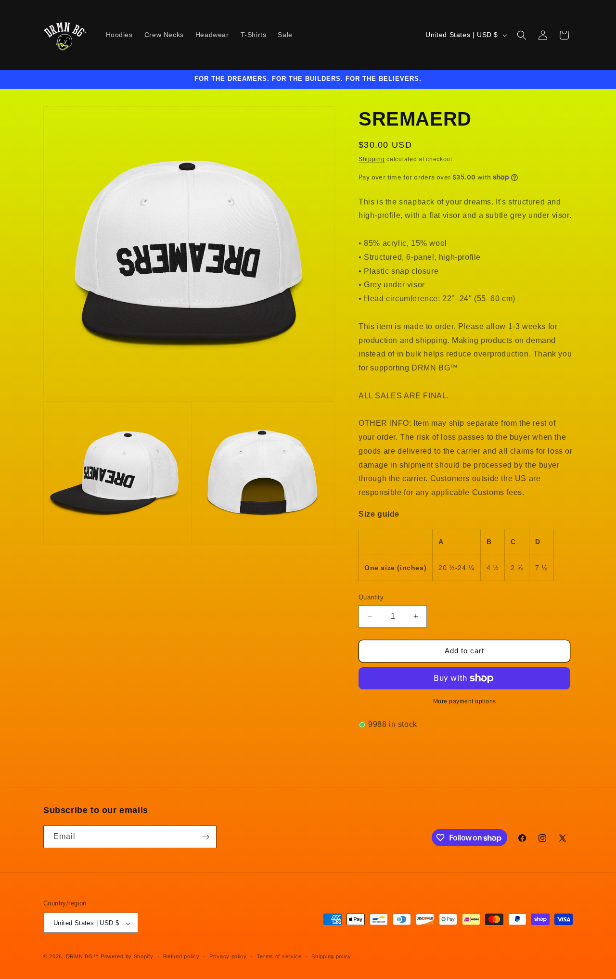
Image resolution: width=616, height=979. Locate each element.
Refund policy (181, 956)
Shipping (372, 159)
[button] (521, 35)
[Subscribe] (205, 837)
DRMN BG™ (82, 957)
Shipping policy (331, 956)
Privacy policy (228, 956)
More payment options (464, 701)
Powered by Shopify (127, 957)
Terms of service (279, 956)
